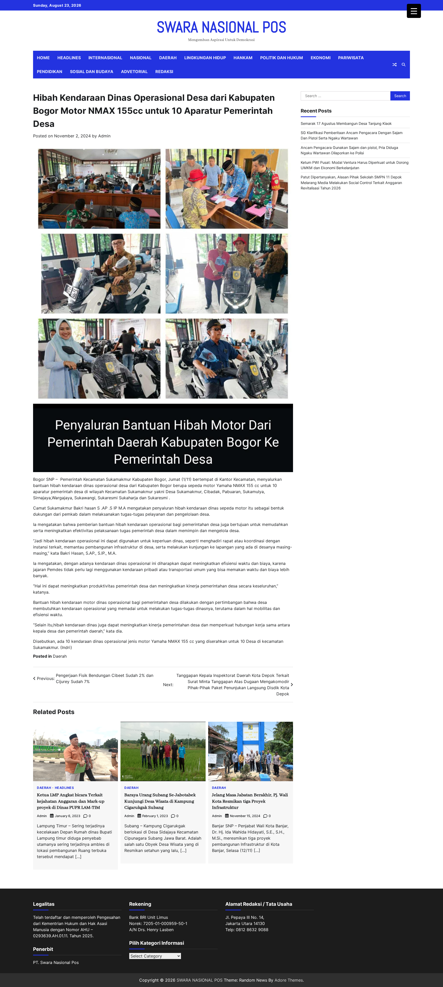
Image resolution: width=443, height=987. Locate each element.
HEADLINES (69, 57)
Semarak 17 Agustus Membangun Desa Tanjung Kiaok (346, 123)
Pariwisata (351, 57)
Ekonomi (320, 57)
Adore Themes (289, 980)
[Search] (403, 64)
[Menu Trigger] (414, 11)
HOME (43, 57)
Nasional (141, 57)
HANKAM (243, 57)
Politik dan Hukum (281, 57)
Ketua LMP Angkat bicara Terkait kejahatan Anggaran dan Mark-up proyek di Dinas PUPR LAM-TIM (70, 801)
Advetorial (134, 71)
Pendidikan (49, 71)
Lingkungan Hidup (205, 57)
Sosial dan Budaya (91, 71)
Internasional (105, 57)
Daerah (168, 57)
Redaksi (164, 71)
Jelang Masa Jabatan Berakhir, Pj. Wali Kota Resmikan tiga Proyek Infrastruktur (250, 801)
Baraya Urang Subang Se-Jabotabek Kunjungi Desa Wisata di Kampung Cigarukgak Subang (160, 801)
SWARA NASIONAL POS (221, 27)
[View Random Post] (394, 64)
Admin (104, 135)
